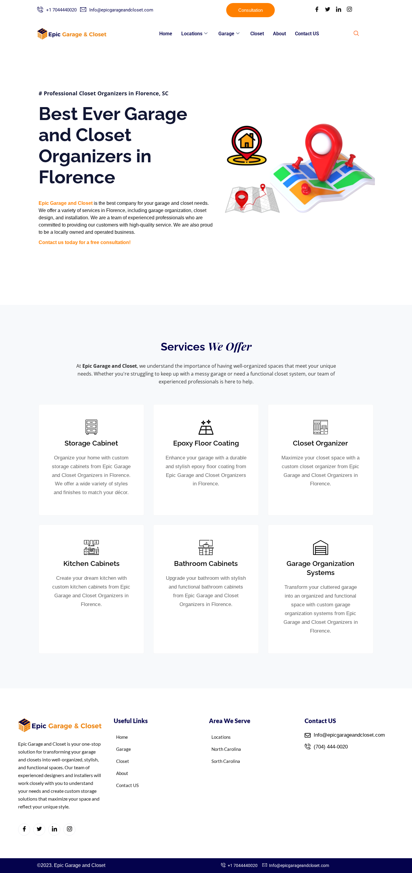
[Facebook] (316, 10)
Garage (226, 34)
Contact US (307, 34)
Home (165, 34)
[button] (356, 33)
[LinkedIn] (338, 10)
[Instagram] (349, 10)
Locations (191, 34)
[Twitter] (327, 10)
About (279, 34)
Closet (257, 34)
